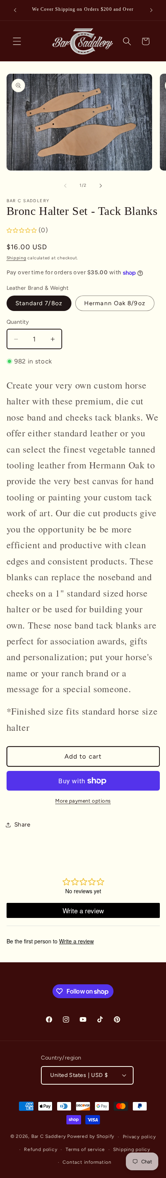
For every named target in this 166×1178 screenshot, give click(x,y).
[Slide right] (100, 185)
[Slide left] (65, 185)
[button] (17, 41)
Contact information (87, 1162)
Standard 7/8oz (39, 303)
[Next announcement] (151, 10)
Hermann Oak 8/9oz (115, 303)
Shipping (16, 257)
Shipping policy (131, 1149)
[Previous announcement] (15, 10)
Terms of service (85, 1149)
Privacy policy (139, 1136)
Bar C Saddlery (48, 1136)
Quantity (18, 321)
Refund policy (40, 1149)
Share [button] (22, 824)
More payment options (83, 801)
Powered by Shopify (90, 1136)
